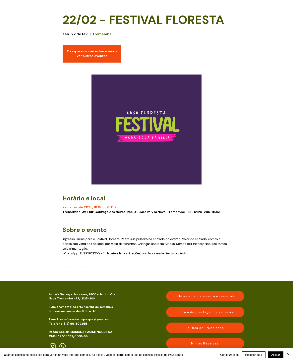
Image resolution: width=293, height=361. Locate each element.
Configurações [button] (229, 355)
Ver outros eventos (92, 56)
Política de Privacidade (168, 355)
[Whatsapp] (62, 346)
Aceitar (275, 355)
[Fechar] (288, 354)
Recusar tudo (253, 355)
